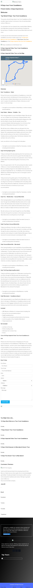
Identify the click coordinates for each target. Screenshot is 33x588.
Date (2, 373)
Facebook (3, 497)
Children (3, 383)
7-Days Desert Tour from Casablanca (12, 430)
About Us (14, 587)
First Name (3, 363)
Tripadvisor (3, 514)
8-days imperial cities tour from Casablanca (21, 41)
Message (3, 388)
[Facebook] (13, 550)
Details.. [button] (3, 426)
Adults (2, 378)
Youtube (3, 508)
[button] (2, 1)
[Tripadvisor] (19, 550)
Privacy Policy (3, 587)
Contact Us (27, 587)
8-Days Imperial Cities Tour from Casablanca (14, 438)
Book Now (5, 401)
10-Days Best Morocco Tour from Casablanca (14, 421)
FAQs (21, 587)
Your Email (3, 368)
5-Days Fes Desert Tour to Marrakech (12, 455)
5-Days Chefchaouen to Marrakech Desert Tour (15, 447)
